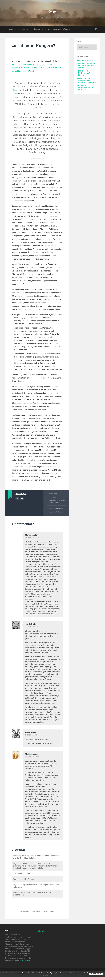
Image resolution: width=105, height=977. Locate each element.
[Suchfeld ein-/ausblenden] (96, 29)
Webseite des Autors (22, 498)
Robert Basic (30, 732)
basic (52, 10)
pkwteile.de (42, 931)
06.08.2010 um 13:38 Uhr (33, 537)
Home (10, 29)
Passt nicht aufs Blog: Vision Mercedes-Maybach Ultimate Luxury (87, 80)
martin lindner (31, 624)
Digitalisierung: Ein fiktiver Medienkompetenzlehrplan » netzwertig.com (36, 885)
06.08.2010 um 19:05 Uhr (33, 756)
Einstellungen (96, 974)
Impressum (23, 29)
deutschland (53, 500)
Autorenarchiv (17, 498)
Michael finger (31, 754)
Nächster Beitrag (55, 512)
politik (51, 502)
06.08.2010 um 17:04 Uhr (33, 735)
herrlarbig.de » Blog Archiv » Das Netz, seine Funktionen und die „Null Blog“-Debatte (36, 856)
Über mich (38, 29)
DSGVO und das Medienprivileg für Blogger (84, 73)
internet (62, 500)
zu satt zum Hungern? (33, 45)
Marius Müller (31, 535)
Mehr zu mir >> (26, 960)
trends (56, 502)
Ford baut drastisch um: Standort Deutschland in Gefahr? (86, 66)
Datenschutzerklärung (59, 29)
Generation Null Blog (21, 873)
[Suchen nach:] (87, 47)
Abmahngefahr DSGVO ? (86, 60)
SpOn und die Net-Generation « (25, 879)
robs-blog (52, 497)
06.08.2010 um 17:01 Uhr (33, 627)
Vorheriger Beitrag (56, 509)
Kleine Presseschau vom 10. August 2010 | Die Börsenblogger (32, 893)
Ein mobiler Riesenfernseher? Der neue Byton (85, 87)
